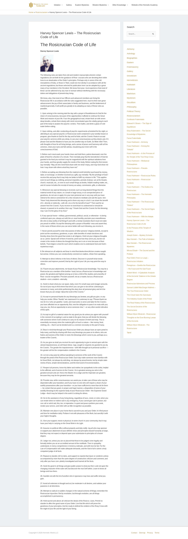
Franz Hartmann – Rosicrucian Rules (141, 176)
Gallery (69, 5)
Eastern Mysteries (82, 5)
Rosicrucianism (133, 116)
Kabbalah (131, 84)
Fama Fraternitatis (134, 138)
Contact (134, 533)
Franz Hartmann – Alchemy (137, 142)
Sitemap (142, 533)
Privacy (150, 533)
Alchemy (130, 49)
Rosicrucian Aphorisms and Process (141, 284)
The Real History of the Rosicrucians (141, 303)
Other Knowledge (119, 5)
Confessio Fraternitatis (135, 119)
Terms (157, 533)
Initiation (57, 5)
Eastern (130, 62)
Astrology (131, 53)
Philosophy (131, 107)
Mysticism (131, 98)
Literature (131, 89)
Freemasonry (132, 67)
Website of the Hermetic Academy (145, 5)
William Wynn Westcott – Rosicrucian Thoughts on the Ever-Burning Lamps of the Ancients (141, 317)
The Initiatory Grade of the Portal (139, 299)
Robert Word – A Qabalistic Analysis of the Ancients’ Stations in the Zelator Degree (141, 276)
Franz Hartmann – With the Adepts (140, 216)
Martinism (131, 93)
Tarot (129, 332)
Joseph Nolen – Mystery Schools (139, 235)
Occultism (131, 102)
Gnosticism (132, 76)
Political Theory (133, 111)
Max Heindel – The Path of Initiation (140, 239)
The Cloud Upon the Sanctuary (139, 295)
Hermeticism (132, 80)
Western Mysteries (99, 5)
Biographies (132, 58)
